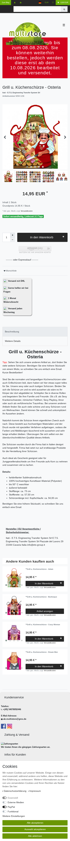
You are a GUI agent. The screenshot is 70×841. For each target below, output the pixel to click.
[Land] (40, 2)
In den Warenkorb (41, 237)
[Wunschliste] (53, 2)
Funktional (13, 811)
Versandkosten (26, 211)
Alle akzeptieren (35, 822)
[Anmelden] (15, 2)
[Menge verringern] (12, 239)
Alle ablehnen (35, 836)
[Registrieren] (21, 2)
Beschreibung (12, 331)
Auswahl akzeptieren (35, 829)
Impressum (35, 791)
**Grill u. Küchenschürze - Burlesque (41, 597)
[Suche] (64, 9)
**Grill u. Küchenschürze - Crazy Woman (43, 624)
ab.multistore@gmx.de (14, 719)
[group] (14, 578)
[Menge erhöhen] (12, 235)
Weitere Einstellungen (13, 816)
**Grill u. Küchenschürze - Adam (39, 569)
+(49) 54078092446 (12, 709)
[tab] (35, 331)
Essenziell (13, 797)
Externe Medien (16, 802)
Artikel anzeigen (45, 611)
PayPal (11, 807)
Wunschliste (11, 271)
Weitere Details (13, 341)
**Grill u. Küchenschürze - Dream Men (42, 652)
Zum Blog (5, 2)
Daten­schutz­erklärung (15, 791)
